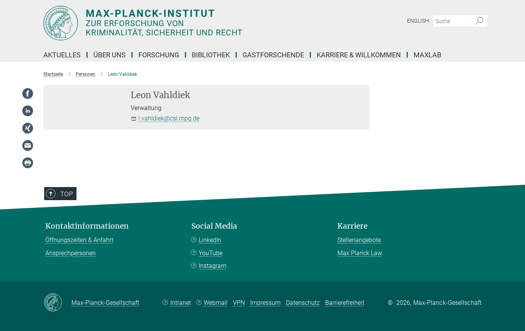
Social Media (214, 226)
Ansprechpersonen (70, 253)
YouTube (211, 253)
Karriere (352, 226)
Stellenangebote (359, 240)
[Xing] (27, 128)
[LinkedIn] (27, 111)
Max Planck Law (359, 253)
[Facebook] (27, 93)
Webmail (216, 302)
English (418, 21)
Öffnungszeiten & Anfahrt (79, 240)
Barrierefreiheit (344, 302)
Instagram (212, 265)
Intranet (180, 302)
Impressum (265, 302)
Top (66, 194)
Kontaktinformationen (87, 226)
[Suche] (479, 21)
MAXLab (427, 55)
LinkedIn (210, 240)
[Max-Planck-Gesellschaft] (57, 303)
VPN (239, 302)
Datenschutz (303, 302)
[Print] (27, 163)
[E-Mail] (27, 145)
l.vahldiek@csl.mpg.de (168, 118)
